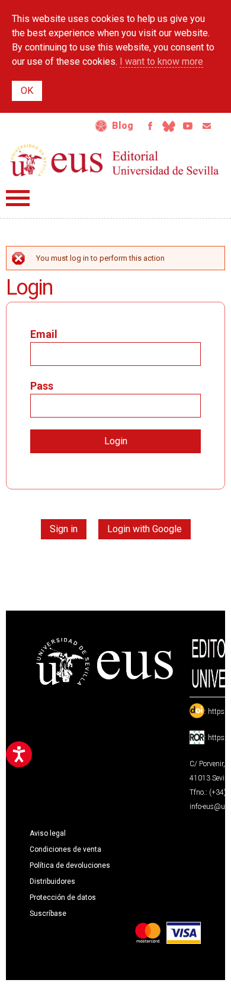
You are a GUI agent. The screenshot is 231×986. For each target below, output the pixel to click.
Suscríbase (48, 913)
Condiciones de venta (65, 849)
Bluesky (168, 125)
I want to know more (161, 61)
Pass (41, 386)
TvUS (187, 125)
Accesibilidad (101, 125)
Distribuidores (52, 881)
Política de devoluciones (70, 865)
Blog (122, 125)
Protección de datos (63, 897)
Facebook (149, 125)
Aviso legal (48, 833)
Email (206, 125)
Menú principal (18, 198)
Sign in (64, 529)
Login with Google (144, 529)
